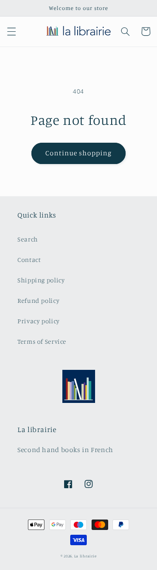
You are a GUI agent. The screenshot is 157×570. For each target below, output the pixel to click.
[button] (11, 31)
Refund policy (38, 300)
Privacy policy (38, 321)
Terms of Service (41, 341)
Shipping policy (41, 280)
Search (27, 239)
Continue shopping (78, 153)
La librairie (85, 555)
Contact (29, 259)
